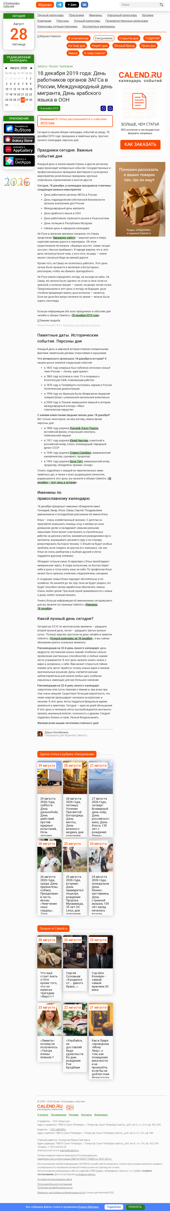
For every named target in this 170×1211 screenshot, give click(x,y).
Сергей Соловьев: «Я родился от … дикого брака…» (74, 979)
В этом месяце (78, 38)
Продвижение (58, 1115)
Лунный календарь (87, 21)
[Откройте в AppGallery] (18, 150)
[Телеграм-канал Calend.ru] (59, 5)
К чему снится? (94, 53)
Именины (95, 15)
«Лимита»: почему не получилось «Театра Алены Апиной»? (48, 1049)
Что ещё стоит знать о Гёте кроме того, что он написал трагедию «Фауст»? (49, 984)
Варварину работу (64, 237)
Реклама (74, 1115)
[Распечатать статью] (110, 108)
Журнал (53, 66)
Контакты (86, 1115)
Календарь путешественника (57, 26)
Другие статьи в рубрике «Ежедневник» (67, 754)
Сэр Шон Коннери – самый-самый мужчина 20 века (100, 981)
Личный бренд (124, 45)
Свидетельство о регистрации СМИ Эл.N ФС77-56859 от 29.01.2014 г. (74, 1159)
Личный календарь (50, 15)
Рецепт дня (100, 45)
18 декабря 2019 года (85, 315)
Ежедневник (104, 38)
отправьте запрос (85, 1174)
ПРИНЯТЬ (135, 1207)
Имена (73, 53)
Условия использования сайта (54, 1179)
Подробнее (114, 1207)
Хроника (147, 15)
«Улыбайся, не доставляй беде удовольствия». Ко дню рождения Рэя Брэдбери (77, 1054)
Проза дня (148, 45)
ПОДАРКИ (152, 38)
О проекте (42, 1115)
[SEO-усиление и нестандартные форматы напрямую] (140, 153)
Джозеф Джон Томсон (84, 428)
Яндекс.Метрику (88, 1207)
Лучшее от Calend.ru (53, 928)
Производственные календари (126, 21)
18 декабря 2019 (48, 108)
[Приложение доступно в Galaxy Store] (18, 139)
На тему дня (76, 45)
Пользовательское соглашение (54, 1184)
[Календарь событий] (18, 5)
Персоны (62, 21)
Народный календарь (122, 15)
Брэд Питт (76, 461)
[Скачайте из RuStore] (18, 129)
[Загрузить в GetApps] (18, 161)
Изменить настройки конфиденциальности (61, 1192)
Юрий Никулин (79, 440)
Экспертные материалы (98, 26)
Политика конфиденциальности (55, 1187)
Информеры (101, 1115)
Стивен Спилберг (80, 452)
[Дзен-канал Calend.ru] (72, 5)
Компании (44, 21)
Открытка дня (128, 38)
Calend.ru (42, 66)
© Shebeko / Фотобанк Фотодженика (81, 325)
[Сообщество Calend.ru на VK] (84, 5)
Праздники (76, 15)
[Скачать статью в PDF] (103, 108)
